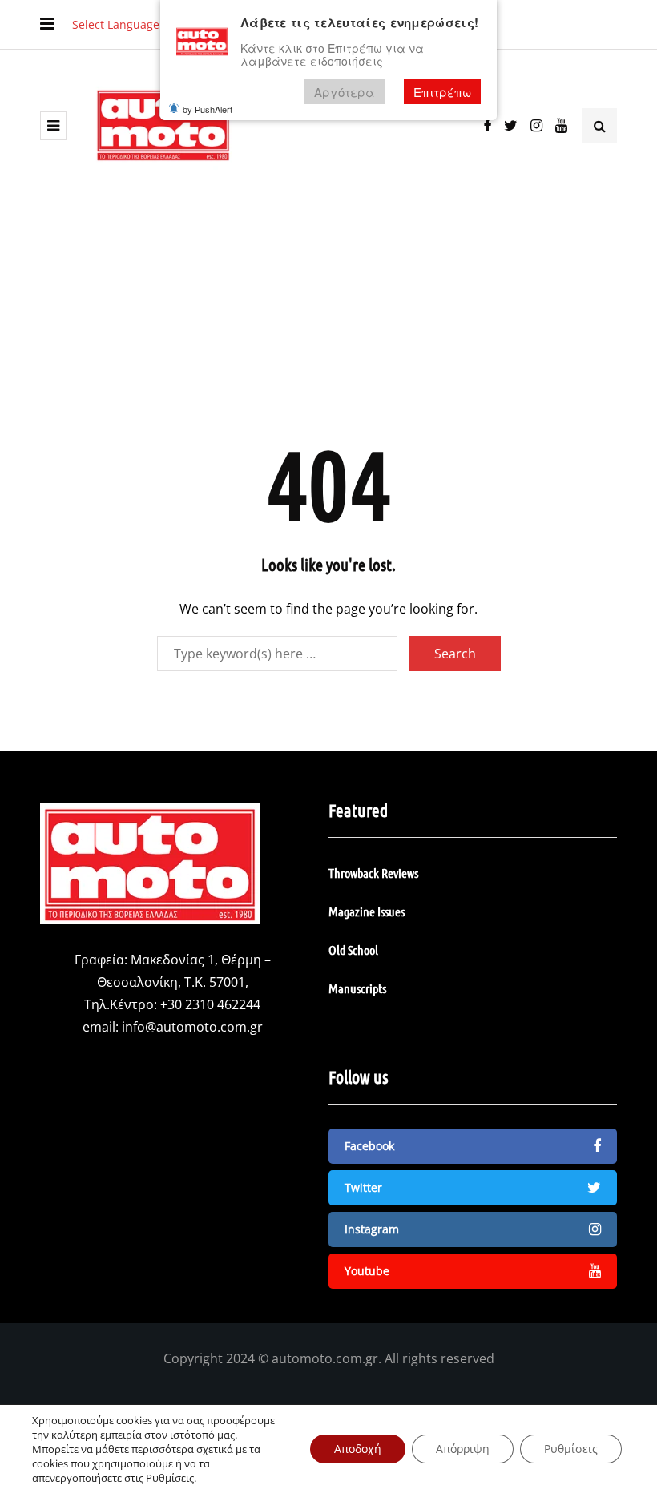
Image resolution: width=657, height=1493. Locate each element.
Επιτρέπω (442, 91)
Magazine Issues (366, 911)
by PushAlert (207, 109)
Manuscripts (357, 988)
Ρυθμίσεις (170, 1478)
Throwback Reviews (373, 872)
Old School (353, 949)
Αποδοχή (357, 1448)
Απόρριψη (463, 1448)
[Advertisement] (328, 314)
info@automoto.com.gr (192, 1027)
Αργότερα (344, 91)
